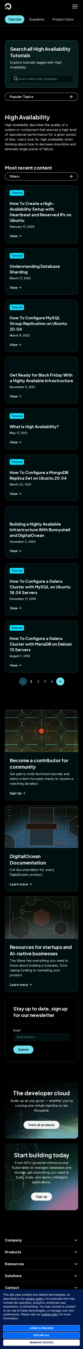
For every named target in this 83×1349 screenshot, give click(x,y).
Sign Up (16, 793)
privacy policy (34, 1298)
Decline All (41, 1335)
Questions (36, 19)
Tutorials (14, 19)
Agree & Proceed (41, 1328)
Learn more (19, 884)
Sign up (41, 1197)
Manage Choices (41, 1342)
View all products (41, 1125)
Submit (23, 1050)
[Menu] (75, 6)
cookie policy (50, 1314)
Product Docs (63, 19)
